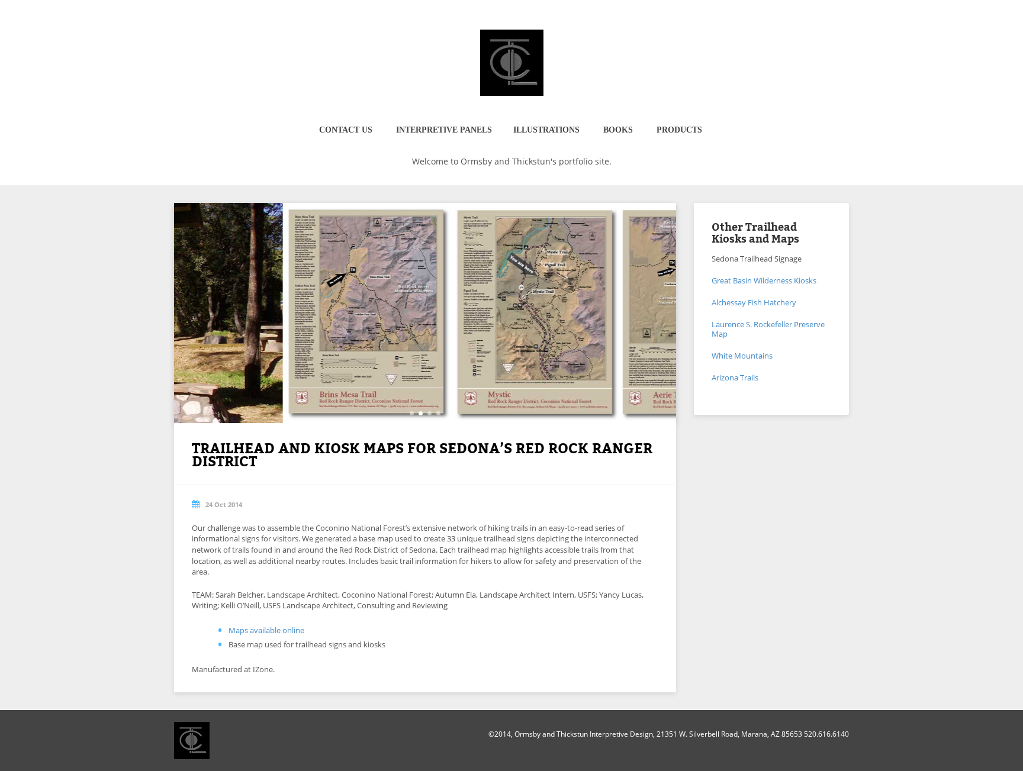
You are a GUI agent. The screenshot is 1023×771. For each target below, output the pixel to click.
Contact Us (345, 129)
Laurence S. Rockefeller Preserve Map (768, 329)
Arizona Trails (735, 377)
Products (679, 129)
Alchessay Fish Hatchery (754, 302)
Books (618, 129)
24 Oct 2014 (223, 504)
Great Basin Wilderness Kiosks (764, 280)
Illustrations (546, 129)
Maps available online (266, 630)
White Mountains (742, 355)
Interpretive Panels (444, 129)
